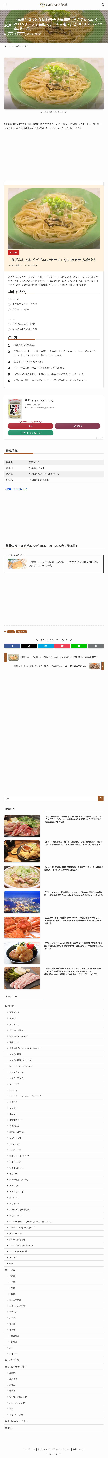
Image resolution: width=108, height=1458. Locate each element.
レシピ (11, 1270)
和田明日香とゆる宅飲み (20, 1210)
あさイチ (13, 1018)
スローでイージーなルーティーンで (25, 1096)
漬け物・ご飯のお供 (18, 1397)
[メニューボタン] (5, 5)
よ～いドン (14, 1197)
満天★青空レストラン (19, 1180)
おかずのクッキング (18, 1036)
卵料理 (14, 1342)
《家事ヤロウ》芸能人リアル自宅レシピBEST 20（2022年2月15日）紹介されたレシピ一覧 (64, 564)
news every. (14, 1144)
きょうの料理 (15, 1054)
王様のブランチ (16, 1216)
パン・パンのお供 (17, 1403)
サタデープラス (16, 1078)
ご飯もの (13, 1312)
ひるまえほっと (16, 1168)
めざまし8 (13, 1186)
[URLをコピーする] (96, 646)
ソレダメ (13, 1108)
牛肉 (13, 1288)
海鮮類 (12, 1391)
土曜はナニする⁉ (16, 1132)
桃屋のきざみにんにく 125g (39, 400)
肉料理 (12, 1276)
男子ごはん (14, 1126)
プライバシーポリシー (61, 1449)
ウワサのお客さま (17, 1030)
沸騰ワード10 (15, 1233)
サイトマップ (43, 1449)
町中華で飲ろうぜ (17, 1239)
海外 (10, 1428)
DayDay (12, 1114)
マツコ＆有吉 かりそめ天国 (21, 1245)
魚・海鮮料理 (15, 1300)
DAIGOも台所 (15, 1120)
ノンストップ (15, 1150)
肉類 (11, 1409)
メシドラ (13, 1257)
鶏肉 (13, 1294)
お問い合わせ (78, 1449)
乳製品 (12, 1385)
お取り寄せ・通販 (17, 1366)
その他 (12, 1330)
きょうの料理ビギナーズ (20, 1060)
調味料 (12, 1373)
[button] (12, 646)
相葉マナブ (14, 1012)
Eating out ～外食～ (18, 1421)
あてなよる (14, 1024)
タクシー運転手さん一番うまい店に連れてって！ (31, 1221)
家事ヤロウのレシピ (17, 489)
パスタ (10, 34)
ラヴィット (14, 1204)
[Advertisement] (54, 154)
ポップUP (13, 1174)
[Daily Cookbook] (54, 5)
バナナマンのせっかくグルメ (22, 1227)
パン (11, 1348)
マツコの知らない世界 (19, 1251)
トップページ (29, 1449)
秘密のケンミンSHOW (19, 1156)
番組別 (11, 1006)
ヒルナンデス (15, 1162)
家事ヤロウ (21, 34)
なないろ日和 (15, 1138)
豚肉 (13, 1282)
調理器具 (13, 1379)
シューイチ (14, 1084)
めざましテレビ (16, 1192)
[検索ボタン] (103, 5)
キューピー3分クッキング (20, 1066)
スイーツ (13, 1354)
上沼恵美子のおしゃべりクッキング (25, 1048)
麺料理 (12, 1324)
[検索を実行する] (101, 798)
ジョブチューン (16, 1072)
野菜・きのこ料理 (17, 1306)
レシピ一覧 (14, 1360)
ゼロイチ (13, 1102)
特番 (11, 1263)
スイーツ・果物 (16, 1415)
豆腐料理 (15, 1336)
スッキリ (13, 1090)
